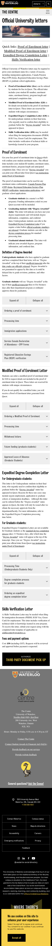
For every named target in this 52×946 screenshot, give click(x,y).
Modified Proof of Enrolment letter (25, 51)
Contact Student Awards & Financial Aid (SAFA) (26, 744)
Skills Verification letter (26, 59)
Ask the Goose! (36, 783)
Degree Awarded (33, 124)
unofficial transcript (34, 263)
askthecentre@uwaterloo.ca (13, 632)
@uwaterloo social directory (26, 862)
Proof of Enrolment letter (33, 46)
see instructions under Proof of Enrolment (23, 545)
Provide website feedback (26, 754)
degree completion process (20, 233)
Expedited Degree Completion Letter (25, 55)
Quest (39, 157)
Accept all (16, 937)
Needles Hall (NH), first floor (26, 717)
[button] (38, 3)
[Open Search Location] (48, 3)
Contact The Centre (26, 738)
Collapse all (38, 300)
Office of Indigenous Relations (36, 894)
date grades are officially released (16, 266)
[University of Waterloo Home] (9, 3)
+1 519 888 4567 (28, 805)
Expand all (14, 300)
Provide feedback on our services (26, 749)
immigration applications (30, 190)
